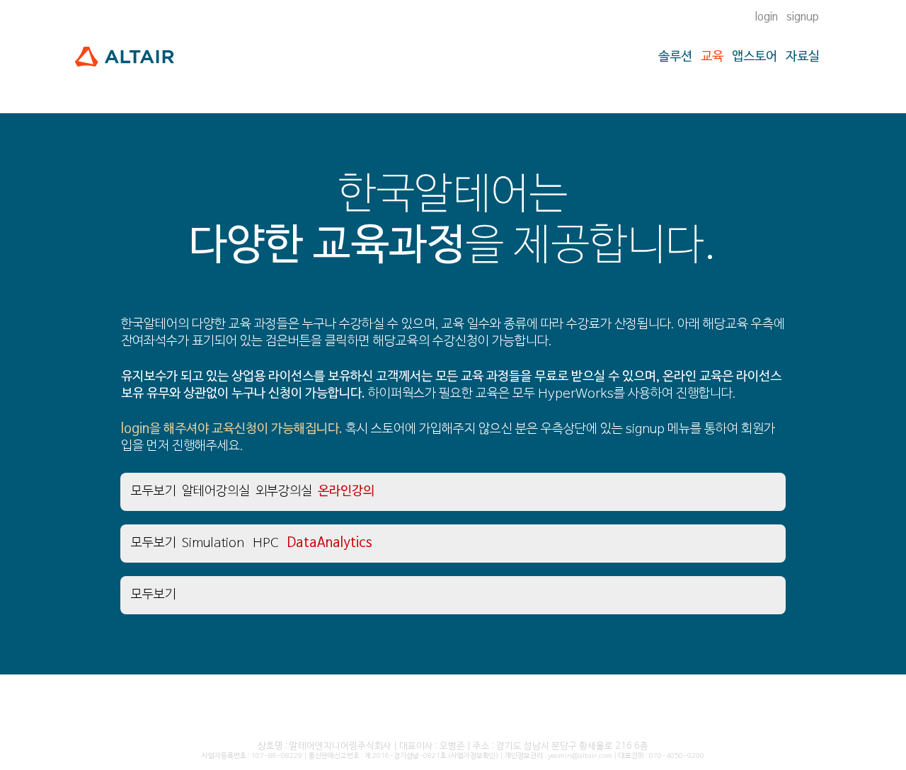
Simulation (213, 543)
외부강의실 (284, 491)
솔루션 (675, 57)
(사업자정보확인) (473, 756)
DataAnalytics (329, 543)
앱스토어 (754, 57)
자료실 (803, 57)
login (766, 17)
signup (802, 17)
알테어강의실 (216, 491)
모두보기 (153, 491)
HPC (265, 543)
